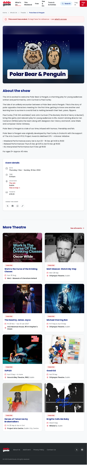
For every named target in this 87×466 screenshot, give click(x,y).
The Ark (12, 183)
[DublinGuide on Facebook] (82, 450)
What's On (18, 3)
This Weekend (28, 3)
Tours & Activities (52, 3)
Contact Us (51, 450)
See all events (76, 228)
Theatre (23, 13)
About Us (16, 450)
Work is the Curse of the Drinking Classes (21, 270)
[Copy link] (22, 206)
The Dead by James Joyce (18, 320)
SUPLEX (8, 370)
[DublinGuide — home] (7, 3)
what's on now (61, 19)
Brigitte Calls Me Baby (58, 419)
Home (5, 13)
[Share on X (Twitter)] (8, 206)
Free (37, 3)
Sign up (83, 3)
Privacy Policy (38, 450)
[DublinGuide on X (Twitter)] (77, 450)
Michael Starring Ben (57, 320)
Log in (76, 3)
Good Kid (51, 370)
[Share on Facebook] (13, 206)
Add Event (27, 450)
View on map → (14, 188)
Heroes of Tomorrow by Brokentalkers (16, 420)
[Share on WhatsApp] (17, 206)
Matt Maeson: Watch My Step (61, 269)
